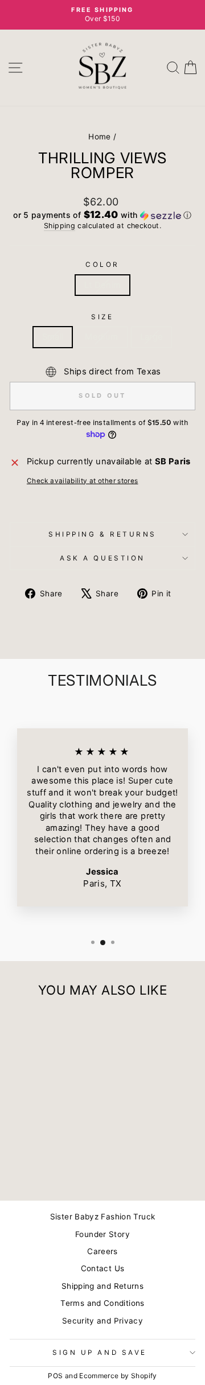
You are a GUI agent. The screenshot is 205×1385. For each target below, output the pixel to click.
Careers (102, 1251)
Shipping (59, 225)
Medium (101, 337)
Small (53, 337)
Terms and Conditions (102, 1303)
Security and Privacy (102, 1320)
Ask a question (102, 558)
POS (55, 1375)
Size (102, 317)
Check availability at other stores (82, 481)
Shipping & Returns (102, 534)
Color (102, 265)
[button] (102, 215)
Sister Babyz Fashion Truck (102, 1216)
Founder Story (102, 1234)
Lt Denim (102, 285)
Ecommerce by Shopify (118, 1375)
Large (151, 337)
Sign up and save (99, 1353)
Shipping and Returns (103, 1286)
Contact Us (103, 1268)
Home (99, 136)
